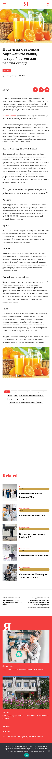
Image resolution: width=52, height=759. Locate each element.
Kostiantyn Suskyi (11, 76)
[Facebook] (35, 89)
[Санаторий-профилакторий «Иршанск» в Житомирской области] (26, 692)
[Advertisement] (26, 435)
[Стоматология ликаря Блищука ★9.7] (10, 492)
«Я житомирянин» (10, 116)
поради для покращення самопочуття (31, 395)
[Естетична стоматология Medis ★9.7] (10, 532)
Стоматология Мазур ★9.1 (33, 515)
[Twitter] (41, 89)
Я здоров (6, 70)
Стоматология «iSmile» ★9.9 (33, 555)
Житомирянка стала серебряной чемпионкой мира (12, 603)
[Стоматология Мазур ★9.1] (10, 512)
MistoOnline (37, 736)
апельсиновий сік (24, 391)
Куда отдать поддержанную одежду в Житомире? (23, 669)
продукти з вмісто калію (35, 399)
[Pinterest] (46, 89)
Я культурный (7, 666)
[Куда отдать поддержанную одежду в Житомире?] (26, 646)
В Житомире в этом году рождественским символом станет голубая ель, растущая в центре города (38, 604)
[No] (49, 751)
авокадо (14, 391)
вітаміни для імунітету (39, 391)
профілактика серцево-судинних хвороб (22, 402)
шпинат (39, 402)
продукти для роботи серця (17, 399)
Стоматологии (24, 487)
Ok (26, 755)
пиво (15, 395)
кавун (10, 395)
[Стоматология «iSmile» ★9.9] (10, 552)
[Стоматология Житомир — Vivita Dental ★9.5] (10, 572)
